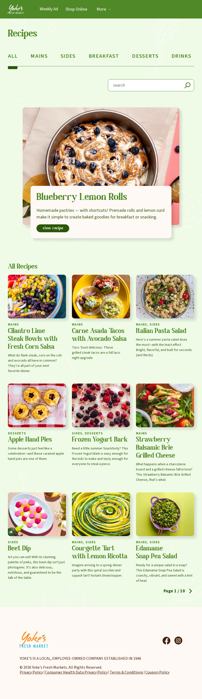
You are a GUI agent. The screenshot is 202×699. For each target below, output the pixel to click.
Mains (39, 56)
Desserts (145, 56)
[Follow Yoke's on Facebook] (166, 640)
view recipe (53, 228)
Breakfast (104, 56)
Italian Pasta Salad (161, 331)
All (12, 56)
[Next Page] (190, 591)
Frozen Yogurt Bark (99, 439)
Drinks (181, 56)
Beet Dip (19, 548)
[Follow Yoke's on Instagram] (178, 640)
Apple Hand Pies (30, 439)
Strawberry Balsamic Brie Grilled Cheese (155, 447)
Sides (68, 56)
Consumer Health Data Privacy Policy (76, 672)
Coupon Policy (157, 672)
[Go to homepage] (16, 9)
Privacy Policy (31, 672)
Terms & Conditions (126, 672)
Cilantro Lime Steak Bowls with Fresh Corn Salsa (32, 339)
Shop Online (76, 9)
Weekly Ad (49, 9)
